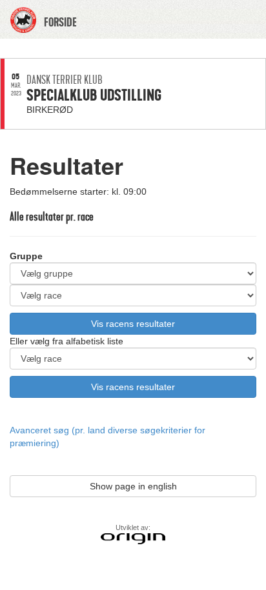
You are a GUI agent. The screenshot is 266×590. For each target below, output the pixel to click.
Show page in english (133, 486)
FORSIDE (60, 22)
